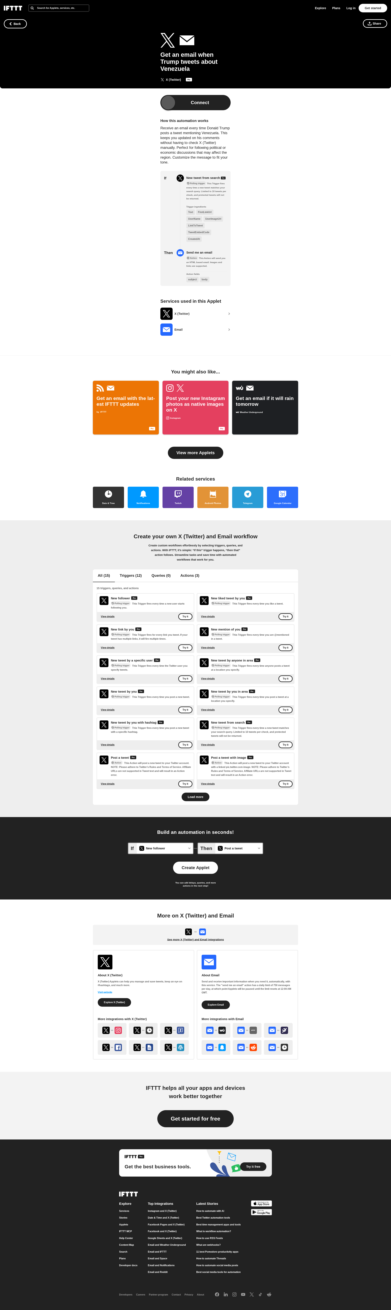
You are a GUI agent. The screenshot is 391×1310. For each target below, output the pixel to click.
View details (108, 616)
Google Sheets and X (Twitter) (165, 1238)
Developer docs (128, 1265)
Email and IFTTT (157, 1251)
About (200, 1294)
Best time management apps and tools (218, 1224)
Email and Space (157, 1258)
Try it (185, 616)
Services (124, 1211)
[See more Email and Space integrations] (278, 1030)
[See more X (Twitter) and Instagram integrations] (112, 1030)
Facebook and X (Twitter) (162, 1231)
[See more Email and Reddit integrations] (247, 1047)
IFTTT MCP (125, 1231)
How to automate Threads (211, 1258)
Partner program (158, 1294)
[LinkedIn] (225, 1294)
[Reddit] (269, 1294)
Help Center (126, 1238)
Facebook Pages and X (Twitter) (166, 1224)
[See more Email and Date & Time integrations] (278, 1047)
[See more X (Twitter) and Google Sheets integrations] (143, 1047)
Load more (195, 797)
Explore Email (216, 1004)
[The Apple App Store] (261, 1204)
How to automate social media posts (217, 1265)
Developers (125, 1294)
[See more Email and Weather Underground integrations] (216, 1030)
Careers (140, 1294)
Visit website (105, 992)
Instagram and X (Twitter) (162, 1211)
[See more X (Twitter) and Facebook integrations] (112, 1047)
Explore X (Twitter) (114, 1002)
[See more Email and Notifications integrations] (216, 1047)
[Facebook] (217, 1294)
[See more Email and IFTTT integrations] (247, 1030)
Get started (373, 8)
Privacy (189, 1294)
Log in (351, 8)
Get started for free (195, 1119)
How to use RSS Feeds (209, 1238)
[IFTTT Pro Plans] (189, 80)
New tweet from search (203, 178)
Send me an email (199, 252)
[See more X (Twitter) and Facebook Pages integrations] (174, 1030)
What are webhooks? (208, 1245)
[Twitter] (251, 1294)
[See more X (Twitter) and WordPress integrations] (174, 1047)
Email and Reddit (158, 1272)
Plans (336, 8)
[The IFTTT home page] (13, 8)
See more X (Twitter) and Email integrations (195, 939)
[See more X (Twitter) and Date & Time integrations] (143, 1030)
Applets (123, 1224)
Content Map (126, 1245)
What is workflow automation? (213, 1231)
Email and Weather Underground (167, 1245)
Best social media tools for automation (218, 1272)
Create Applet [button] (195, 867)
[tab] (104, 575)
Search (123, 1251)
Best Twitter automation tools (213, 1217)
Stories (123, 1217)
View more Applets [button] (195, 452)
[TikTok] (260, 1294)
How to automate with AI (210, 1211)
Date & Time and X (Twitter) (163, 1217)
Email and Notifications (161, 1265)
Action (118, 762)
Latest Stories (207, 1204)
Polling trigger (122, 603)
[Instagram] (234, 1294)
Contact (176, 1294)
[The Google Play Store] (261, 1212)
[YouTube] (243, 1294)
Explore (320, 8)
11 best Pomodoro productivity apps (217, 1251)
